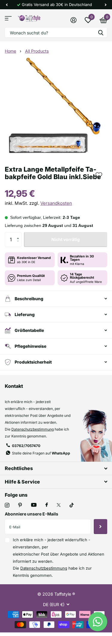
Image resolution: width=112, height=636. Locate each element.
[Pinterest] (20, 505)
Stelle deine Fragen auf (41, 453)
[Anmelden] (73, 20)
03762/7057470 (26, 445)
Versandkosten (56, 203)
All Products (37, 51)
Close (56, 468)
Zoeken (100, 32)
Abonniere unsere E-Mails (31, 513)
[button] (6, 4)
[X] (59, 505)
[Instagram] (7, 505)
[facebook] (46, 505)
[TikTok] (72, 505)
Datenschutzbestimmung (32, 429)
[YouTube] (33, 505)
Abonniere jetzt (100, 526)
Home (10, 51)
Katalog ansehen (8, 18)
